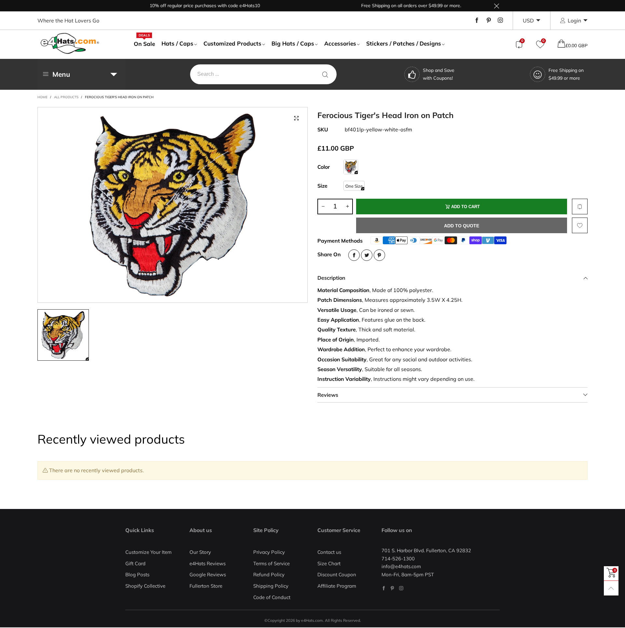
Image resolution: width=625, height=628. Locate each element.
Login (574, 20)
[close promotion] (496, 5)
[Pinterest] (488, 20)
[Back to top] (611, 588)
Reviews (327, 395)
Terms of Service (271, 563)
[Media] (296, 118)
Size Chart (328, 563)
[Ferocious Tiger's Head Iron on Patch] (172, 204)
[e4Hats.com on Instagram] (401, 588)
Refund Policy (269, 574)
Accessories (340, 43)
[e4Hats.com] (70, 43)
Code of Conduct (271, 597)
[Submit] (325, 74)
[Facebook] (477, 20)
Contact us (329, 552)
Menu (61, 74)
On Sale (144, 43)
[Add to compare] (580, 206)
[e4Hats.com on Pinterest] (392, 588)
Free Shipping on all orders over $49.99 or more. (397, 5)
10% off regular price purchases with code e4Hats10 (190, 5)
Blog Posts (137, 574)
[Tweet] (366, 255)
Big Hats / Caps (292, 43)
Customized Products (232, 43)
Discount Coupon (336, 574)
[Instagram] (500, 20)
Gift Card (135, 563)
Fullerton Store (205, 586)
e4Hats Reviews (207, 563)
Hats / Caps (177, 43)
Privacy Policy (269, 552)
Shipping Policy (270, 586)
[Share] (354, 255)
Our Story (200, 552)
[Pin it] (379, 255)
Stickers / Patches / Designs (403, 43)
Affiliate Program (336, 586)
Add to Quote (461, 225)
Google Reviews (207, 574)
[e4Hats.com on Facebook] (383, 588)
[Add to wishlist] (580, 225)
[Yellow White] (350, 167)
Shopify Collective (145, 586)
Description (331, 277)
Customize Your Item (148, 552)
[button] (323, 206)
